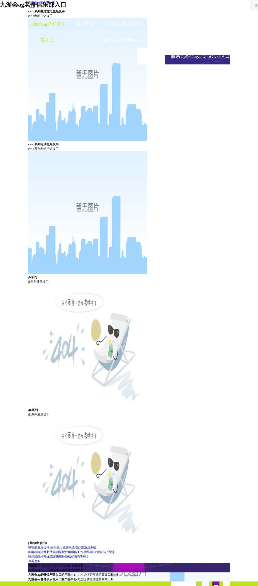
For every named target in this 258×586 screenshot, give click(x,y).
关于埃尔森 (160, 40)
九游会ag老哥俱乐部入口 (41, 5)
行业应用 (160, 24)
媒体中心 (198, 24)
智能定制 (85, 24)
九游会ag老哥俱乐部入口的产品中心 (123, 32)
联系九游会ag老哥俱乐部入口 (200, 56)
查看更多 (34, 561)
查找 (216, 7)
